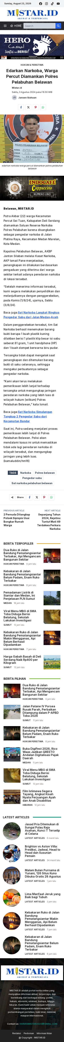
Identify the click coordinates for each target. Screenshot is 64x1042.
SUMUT (8, 625)
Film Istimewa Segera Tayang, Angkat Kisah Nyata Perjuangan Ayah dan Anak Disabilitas (39, 795)
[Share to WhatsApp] (43, 107)
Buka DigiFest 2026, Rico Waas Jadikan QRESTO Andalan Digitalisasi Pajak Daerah (41, 753)
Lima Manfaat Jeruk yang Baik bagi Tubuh (42, 895)
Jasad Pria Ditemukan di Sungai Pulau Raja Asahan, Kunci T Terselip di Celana (42, 828)
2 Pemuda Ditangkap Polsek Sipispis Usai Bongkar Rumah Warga (17, 520)
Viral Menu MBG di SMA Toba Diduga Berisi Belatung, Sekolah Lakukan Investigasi (20, 615)
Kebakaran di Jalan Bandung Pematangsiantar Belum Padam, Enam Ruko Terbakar (22, 575)
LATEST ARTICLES (35, 838)
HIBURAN (27, 805)
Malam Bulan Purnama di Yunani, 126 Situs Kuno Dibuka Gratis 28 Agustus (43, 873)
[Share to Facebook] (21, 107)
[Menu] (5, 26)
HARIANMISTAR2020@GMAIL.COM (38, 1023)
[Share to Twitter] (28, 107)
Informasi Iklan (44, 1033)
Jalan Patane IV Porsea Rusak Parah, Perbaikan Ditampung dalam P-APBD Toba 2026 (41, 711)
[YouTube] (58, 3)
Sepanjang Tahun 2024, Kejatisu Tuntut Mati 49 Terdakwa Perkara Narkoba (48, 521)
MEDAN (8, 603)
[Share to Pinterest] (36, 107)
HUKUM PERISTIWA (14, 564)
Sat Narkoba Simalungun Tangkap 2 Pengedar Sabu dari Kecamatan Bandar (28, 416)
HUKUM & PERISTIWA (32, 65)
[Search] (58, 26)
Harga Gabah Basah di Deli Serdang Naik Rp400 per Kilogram (22, 660)
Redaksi (16, 1033)
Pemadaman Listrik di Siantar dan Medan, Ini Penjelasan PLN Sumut (19, 595)
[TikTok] (52, 3)
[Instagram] (46, 3)
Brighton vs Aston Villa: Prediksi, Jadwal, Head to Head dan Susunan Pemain (42, 851)
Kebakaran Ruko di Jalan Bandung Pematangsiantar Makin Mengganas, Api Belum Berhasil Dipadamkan (22, 638)
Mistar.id (17, 87)
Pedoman (29, 1033)
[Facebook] (40, 3)
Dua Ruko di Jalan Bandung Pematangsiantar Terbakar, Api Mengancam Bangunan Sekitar (22, 554)
